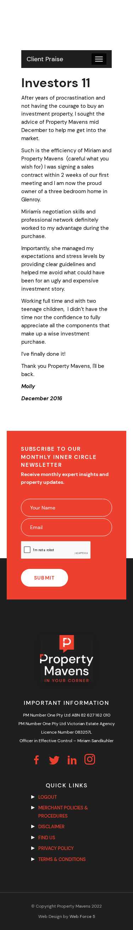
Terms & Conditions (62, 859)
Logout (47, 797)
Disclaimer (51, 827)
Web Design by (66, 916)
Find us (46, 838)
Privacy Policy (56, 848)
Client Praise (45, 59)
